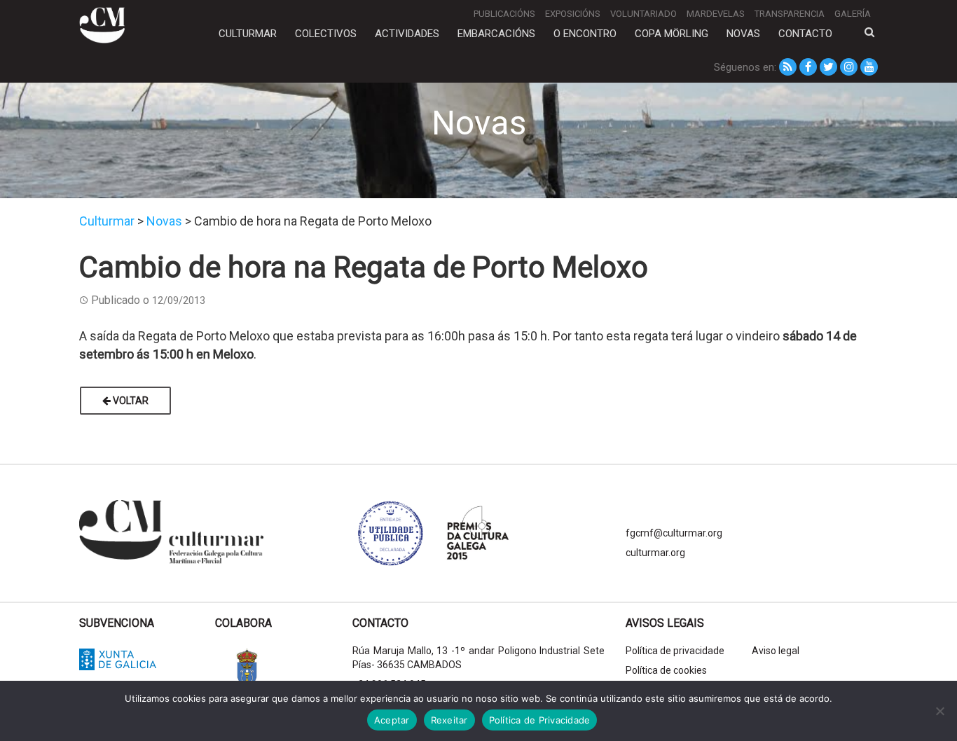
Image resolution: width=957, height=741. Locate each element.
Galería (852, 13)
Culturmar (248, 33)
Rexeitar (449, 720)
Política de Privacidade (540, 720)
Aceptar (392, 720)
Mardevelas (716, 13)
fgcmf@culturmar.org (674, 533)
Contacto (805, 33)
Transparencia (790, 13)
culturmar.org (655, 552)
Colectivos (326, 33)
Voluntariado (643, 13)
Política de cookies (666, 670)
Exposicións (572, 13)
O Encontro (585, 33)
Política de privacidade (675, 650)
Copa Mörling (671, 33)
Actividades (407, 33)
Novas (743, 33)
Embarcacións (496, 33)
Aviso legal (775, 650)
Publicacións (504, 13)
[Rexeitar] (939, 711)
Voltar (130, 400)
